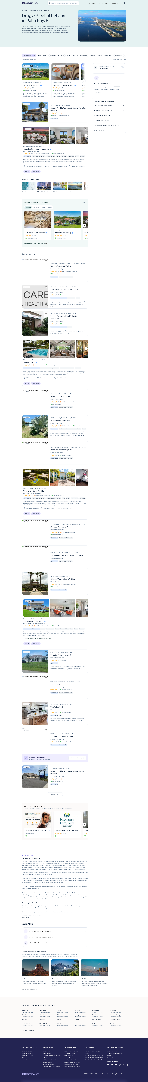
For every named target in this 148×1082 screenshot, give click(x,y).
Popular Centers (48, 1047)
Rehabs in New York (27, 1055)
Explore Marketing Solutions (115, 1053)
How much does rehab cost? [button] (103, 110)
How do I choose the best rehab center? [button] (106, 125)
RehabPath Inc (96, 1074)
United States (33, 10)
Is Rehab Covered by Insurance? (94, 1055)
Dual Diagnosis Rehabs (70, 1060)
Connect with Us (112, 1061)
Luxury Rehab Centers (49, 1051)
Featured (28, 207)
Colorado (55, 979)
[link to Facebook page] (127, 1065)
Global (50, 207)
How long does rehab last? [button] (102, 115)
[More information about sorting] (125, 59)
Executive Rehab (68, 1055)
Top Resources (89, 1047)
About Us (110, 1055)
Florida (40, 10)
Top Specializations (70, 1047)
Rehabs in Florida (27, 1051)
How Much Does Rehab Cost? (93, 1060)
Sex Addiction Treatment (71, 1064)
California (36, 207)
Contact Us (110, 1058)
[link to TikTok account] (120, 1065)
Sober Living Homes (48, 1058)
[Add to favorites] (46, 104)
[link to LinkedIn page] (112, 1065)
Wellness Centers (47, 1062)
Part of (31, 151)
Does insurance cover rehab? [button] (103, 105)
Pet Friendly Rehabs (48, 1064)
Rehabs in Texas (26, 1058)
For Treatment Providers (115, 1047)
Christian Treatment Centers (72, 1066)
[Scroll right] (124, 55)
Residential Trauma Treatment (72, 1062)
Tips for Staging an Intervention (94, 1057)
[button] (34, 59)
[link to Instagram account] (124, 1065)
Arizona (25, 979)
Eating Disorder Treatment (71, 1051)
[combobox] (63, 3)
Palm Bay (35, 254)
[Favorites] (124, 3)
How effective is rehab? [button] (101, 120)
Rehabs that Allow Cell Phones (51, 1066)
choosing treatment (49, 880)
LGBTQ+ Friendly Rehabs (50, 1060)
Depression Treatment (70, 1053)
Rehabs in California (27, 1053)
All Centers (24, 10)
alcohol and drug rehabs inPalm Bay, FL (34, 28)
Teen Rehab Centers (69, 1058)
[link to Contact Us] (108, 1065)
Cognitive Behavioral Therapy (51, 1055)
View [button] (25, 171)
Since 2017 (117, 86)
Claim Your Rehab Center (114, 1051)
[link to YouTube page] (116, 1065)
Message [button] (36, 171)
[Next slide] (84, 81)
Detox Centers (47, 1053)
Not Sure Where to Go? (29, 1047)
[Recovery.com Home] (30, 3)
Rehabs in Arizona (27, 1060)
